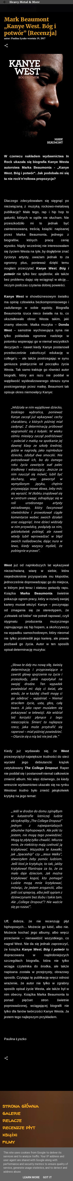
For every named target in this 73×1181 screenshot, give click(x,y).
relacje (12, 1120)
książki (10, 1134)
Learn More (31, 1177)
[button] (6, 46)
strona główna (21, 1105)
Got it (47, 1177)
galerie (12, 1112)
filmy (9, 1141)
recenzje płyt (19, 1127)
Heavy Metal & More (25, 2)
